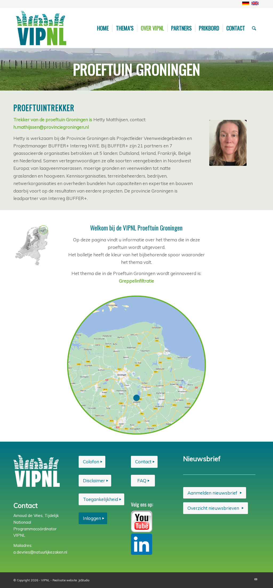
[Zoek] (254, 28)
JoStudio (83, 580)
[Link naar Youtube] (256, 579)
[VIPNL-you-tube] (141, 521)
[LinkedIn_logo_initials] (141, 544)
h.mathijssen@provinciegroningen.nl (51, 127)
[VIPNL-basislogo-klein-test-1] (41, 28)
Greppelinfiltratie (136, 281)
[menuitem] (103, 28)
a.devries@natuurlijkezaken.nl (40, 552)
